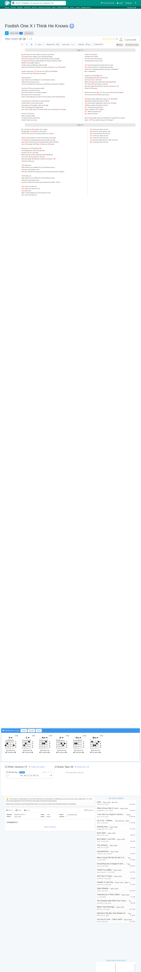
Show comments (50, 827)
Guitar (24, 731)
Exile (99, 802)
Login (120, 3)
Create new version (37, 767)
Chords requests (63, 7)
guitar (16, 735)
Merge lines (50, 44)
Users (72, 7)
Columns (81, 44)
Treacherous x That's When (108, 894)
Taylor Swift (14, 33)
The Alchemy (102, 845)
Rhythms (27, 7)
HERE (87, 799)
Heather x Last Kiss (105, 882)
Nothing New (102, 827)
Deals (78, 7)
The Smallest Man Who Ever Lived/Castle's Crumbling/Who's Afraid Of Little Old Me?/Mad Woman (112, 901)
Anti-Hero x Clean (104, 876)
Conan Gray (119, 882)
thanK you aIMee (104, 870)
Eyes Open (101, 833)
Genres (34, 7)
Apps (54, 7)
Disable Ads (85, 7)
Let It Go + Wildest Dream (105, 820)
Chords (13, 7)
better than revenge (105, 907)
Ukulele (31, 731)
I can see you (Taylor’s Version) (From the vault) (111, 814)
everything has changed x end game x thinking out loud (111, 864)
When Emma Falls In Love (107, 808)
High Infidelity (103, 888)
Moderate (131, 7)
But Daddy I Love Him (106, 839)
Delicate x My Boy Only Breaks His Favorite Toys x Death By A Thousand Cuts (111, 913)
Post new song (108, 3)
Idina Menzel (119, 821)
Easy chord (99, 44)
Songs (7, 7)
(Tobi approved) (72, 814)
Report (120, 45)
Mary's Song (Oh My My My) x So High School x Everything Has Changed (111, 857)
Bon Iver (115, 802)
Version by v (16, 772)
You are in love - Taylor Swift (109, 919)
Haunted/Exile (103, 851)
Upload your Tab (83, 767)
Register (129, 3)
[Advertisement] (100, 15)
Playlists (20, 7)
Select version (11, 39)
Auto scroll (66, 44)
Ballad (48, 816)
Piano (39, 731)
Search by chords (44, 7)
